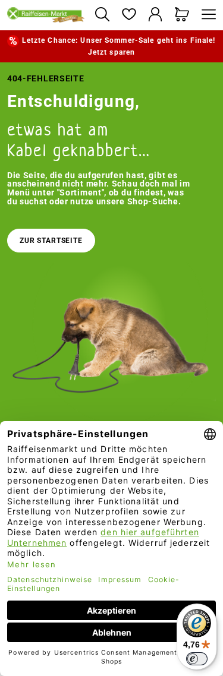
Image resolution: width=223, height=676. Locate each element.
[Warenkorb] (182, 15)
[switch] (197, 658)
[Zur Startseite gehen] (46, 15)
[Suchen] (102, 15)
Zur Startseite (51, 240)
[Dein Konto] (155, 15)
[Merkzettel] (128, 15)
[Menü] (206, 15)
